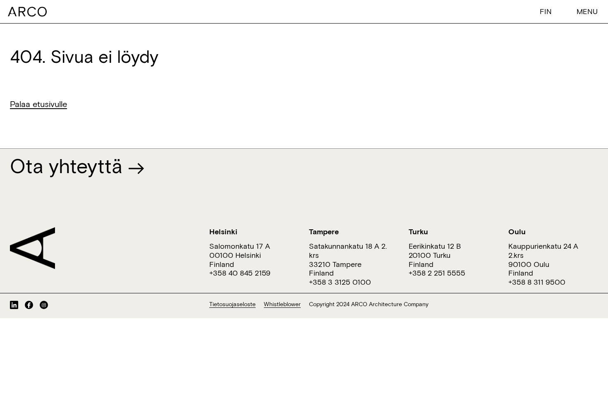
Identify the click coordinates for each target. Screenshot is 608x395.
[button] (547, 11)
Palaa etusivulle (38, 104)
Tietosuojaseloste (232, 304)
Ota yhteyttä (69, 165)
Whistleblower (282, 304)
